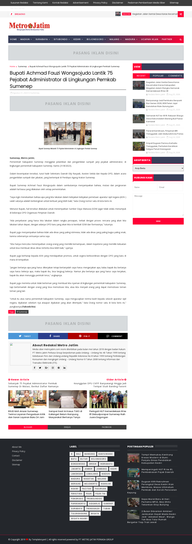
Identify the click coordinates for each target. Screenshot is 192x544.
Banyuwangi (106, 454)
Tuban (106, 508)
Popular (158, 75)
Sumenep (22, 66)
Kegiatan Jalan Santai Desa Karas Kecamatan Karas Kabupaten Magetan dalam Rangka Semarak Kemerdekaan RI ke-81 (162, 87)
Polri (89, 493)
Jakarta (76, 469)
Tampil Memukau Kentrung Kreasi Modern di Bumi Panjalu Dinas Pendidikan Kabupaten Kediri (157, 458)
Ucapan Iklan (149, 39)
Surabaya (76, 508)
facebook (106, 427)
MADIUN (25, 39)
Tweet (27, 336)
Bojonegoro (98, 459)
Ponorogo (77, 498)
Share (56, 336)
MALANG (114, 39)
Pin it (87, 336)
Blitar (84, 459)
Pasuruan (100, 488)
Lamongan (77, 474)
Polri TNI (100, 493)
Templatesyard (39, 539)
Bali (78, 454)
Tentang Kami (40, 2)
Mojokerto (90, 483)
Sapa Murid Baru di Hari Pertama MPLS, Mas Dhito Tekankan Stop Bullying (156, 502)
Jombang (101, 469)
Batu (74, 459)
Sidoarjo (94, 503)
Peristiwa (76, 493)
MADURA (130, 39)
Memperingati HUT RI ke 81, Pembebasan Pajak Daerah (158, 471)
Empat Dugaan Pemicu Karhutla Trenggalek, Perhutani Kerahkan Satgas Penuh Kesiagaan (162, 146)
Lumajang (92, 474)
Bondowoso (78, 464)
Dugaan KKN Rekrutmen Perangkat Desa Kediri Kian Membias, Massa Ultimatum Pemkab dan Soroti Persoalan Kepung (152, 487)
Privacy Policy (100, 2)
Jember (88, 469)
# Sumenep (22, 311)
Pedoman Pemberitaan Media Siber (146, 2)
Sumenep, (35, 92)
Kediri (114, 469)
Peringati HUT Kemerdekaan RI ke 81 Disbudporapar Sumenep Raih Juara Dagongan (107, 414)
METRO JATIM (17, 8)
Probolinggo (94, 498)
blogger (28, 427)
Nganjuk (106, 483)
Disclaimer (117, 2)
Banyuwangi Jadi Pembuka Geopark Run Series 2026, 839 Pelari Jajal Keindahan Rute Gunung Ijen (164, 103)
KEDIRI (77, 39)
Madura (75, 478)
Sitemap (174, 2)
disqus (67, 427)
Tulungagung (79, 513)
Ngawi (74, 488)
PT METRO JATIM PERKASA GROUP (96, 539)
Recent (141, 75)
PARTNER (167, 39)
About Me (17, 446)
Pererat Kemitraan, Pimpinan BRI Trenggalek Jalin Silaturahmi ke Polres (164, 132)
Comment (117, 336)
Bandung (90, 454)
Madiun (106, 474)
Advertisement (80, 2)
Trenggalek (93, 508)
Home (13, 39)
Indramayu (106, 464)
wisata (95, 513)
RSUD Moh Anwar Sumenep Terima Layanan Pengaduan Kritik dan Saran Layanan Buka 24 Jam (26, 414)
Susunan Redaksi (19, 2)
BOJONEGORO (95, 39)
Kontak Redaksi (60, 2)
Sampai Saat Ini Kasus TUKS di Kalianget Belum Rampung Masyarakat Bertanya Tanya (65, 414)
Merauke (76, 483)
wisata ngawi (79, 518)
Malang (102, 478)
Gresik (93, 464)
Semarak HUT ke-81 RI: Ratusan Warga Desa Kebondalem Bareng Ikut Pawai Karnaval (164, 118)
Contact (16, 455)
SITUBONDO (61, 39)
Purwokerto (78, 503)
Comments (175, 75)
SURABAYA (42, 39)
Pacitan (86, 488)
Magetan (118, 14)
